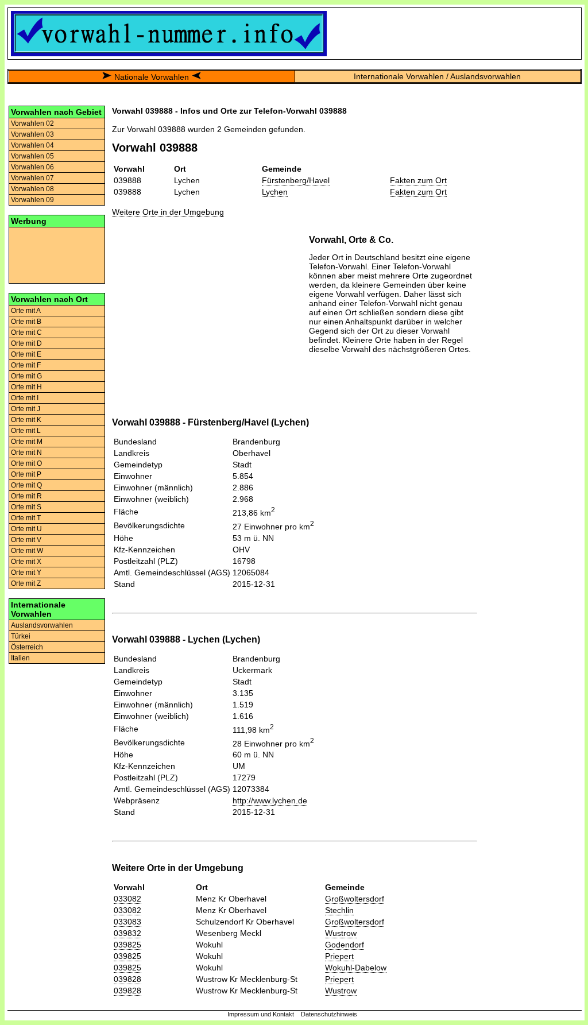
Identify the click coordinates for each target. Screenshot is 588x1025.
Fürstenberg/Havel (296, 180)
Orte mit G (26, 376)
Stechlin (339, 910)
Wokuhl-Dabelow (355, 967)
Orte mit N (26, 452)
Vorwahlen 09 (32, 200)
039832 (127, 933)
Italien (20, 658)
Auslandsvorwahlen (42, 625)
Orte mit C (26, 332)
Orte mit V (26, 540)
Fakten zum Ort (418, 180)
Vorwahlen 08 (32, 189)
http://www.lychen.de (270, 800)
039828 (127, 979)
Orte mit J (25, 409)
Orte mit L (26, 431)
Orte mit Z (26, 583)
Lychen (275, 191)
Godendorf (344, 944)
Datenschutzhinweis (329, 1014)
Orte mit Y (26, 572)
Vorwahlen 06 (32, 167)
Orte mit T (26, 518)
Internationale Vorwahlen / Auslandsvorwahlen (437, 76)
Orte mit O (26, 463)
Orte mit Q (26, 485)
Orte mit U (26, 529)
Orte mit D (26, 343)
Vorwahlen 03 (32, 134)
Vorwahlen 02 (32, 123)
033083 (127, 921)
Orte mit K (26, 420)
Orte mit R (26, 496)
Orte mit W (27, 551)
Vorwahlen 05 (32, 156)
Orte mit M (26, 442)
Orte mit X (26, 562)
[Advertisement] (57, 254)
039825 (127, 944)
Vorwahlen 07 (32, 178)
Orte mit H (26, 387)
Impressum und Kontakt (260, 1014)
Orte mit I (24, 398)
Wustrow (341, 933)
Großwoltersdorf (354, 898)
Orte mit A (26, 311)
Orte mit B (26, 322)
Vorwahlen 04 (32, 145)
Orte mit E (26, 354)
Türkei (20, 636)
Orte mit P (26, 474)
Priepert (339, 956)
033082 (127, 898)
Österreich (27, 647)
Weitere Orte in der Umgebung (168, 211)
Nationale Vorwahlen (151, 77)
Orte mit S (26, 507)
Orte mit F (26, 365)
